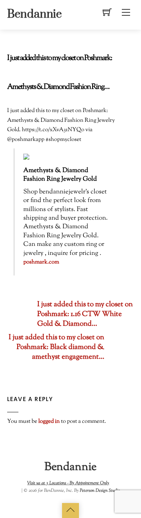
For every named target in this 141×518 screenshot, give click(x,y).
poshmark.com (41, 262)
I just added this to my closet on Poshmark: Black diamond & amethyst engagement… (56, 347)
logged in (49, 421)
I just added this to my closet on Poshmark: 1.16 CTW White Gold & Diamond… (85, 314)
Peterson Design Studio (100, 490)
